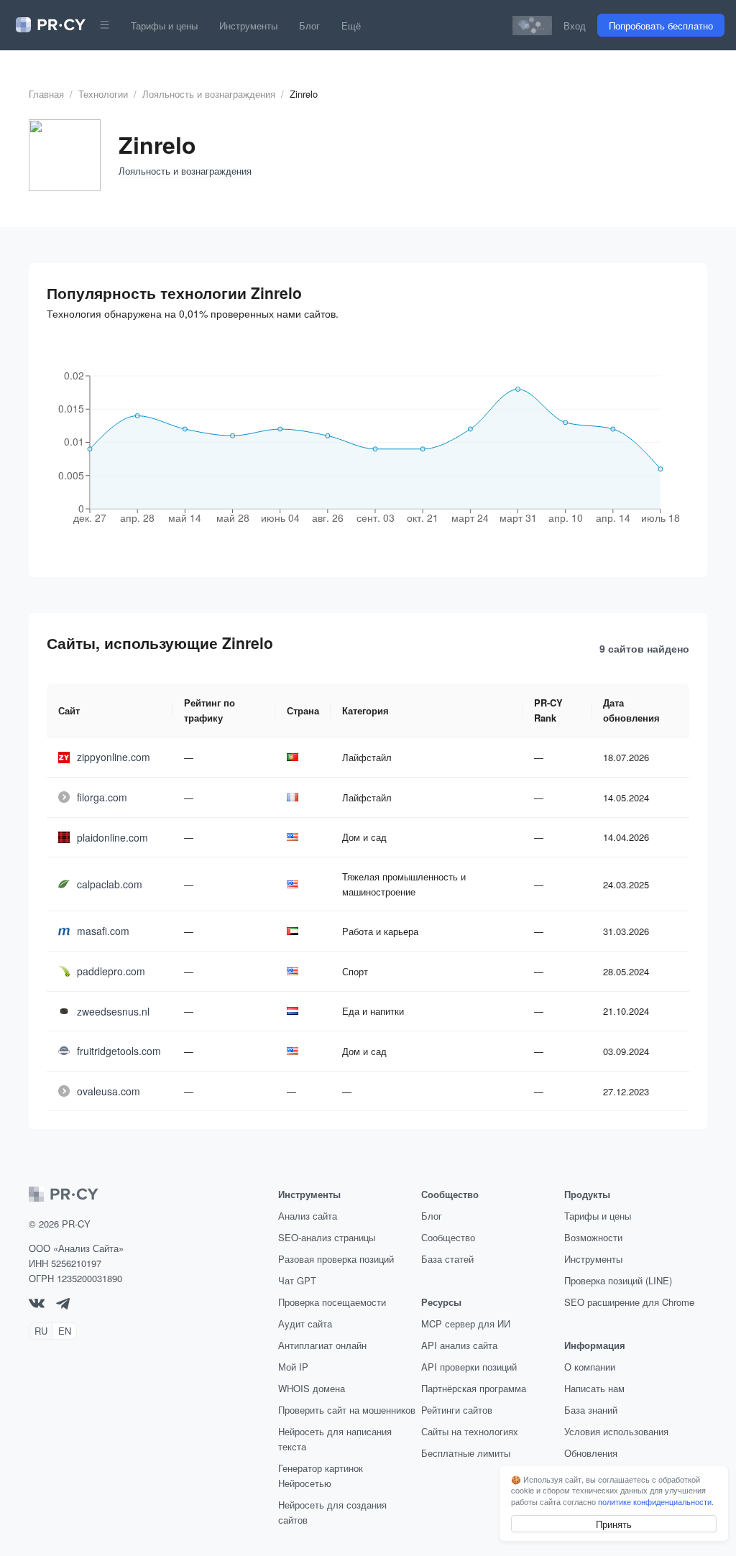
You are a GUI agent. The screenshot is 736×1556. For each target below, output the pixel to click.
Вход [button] (575, 25)
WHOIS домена (311, 1388)
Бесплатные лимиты (465, 1453)
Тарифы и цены (164, 25)
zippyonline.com (113, 757)
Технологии (103, 94)
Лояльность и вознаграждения (208, 94)
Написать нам (594, 1388)
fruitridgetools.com (119, 1051)
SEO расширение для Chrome (629, 1302)
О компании (589, 1366)
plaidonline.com (112, 837)
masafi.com (103, 931)
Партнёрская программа (473, 1388)
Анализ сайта (307, 1216)
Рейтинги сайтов (456, 1410)
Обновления (590, 1453)
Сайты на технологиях (469, 1431)
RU (40, 1331)
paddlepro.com (111, 971)
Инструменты (248, 25)
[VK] (37, 1304)
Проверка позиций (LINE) (618, 1280)
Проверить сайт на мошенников (346, 1410)
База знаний (590, 1410)
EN (64, 1331)
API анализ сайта (459, 1345)
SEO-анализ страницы (326, 1237)
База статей (447, 1259)
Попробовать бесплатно (661, 25)
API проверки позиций (469, 1366)
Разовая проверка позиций (336, 1259)
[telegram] (63, 1305)
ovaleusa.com (108, 1091)
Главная (46, 94)
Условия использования (616, 1431)
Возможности (593, 1237)
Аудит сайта (305, 1323)
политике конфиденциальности (655, 1501)
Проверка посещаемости (332, 1302)
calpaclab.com (109, 884)
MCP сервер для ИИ (465, 1323)
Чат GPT (297, 1280)
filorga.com (102, 797)
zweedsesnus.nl (113, 1011)
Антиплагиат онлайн (322, 1345)
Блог (309, 25)
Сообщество (448, 1237)
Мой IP (293, 1366)
